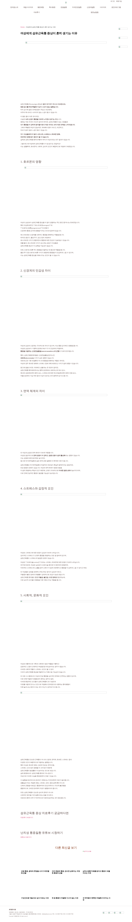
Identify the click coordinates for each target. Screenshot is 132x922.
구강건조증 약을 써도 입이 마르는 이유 (35, 898)
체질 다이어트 (28, 7)
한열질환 (64, 7)
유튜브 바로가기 (26, 837)
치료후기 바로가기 (26, 817)
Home (22, 27)
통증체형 (41, 7)
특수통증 (52, 7)
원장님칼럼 (94, 12)
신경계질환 (91, 7)
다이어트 (103, 7)
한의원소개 (14, 7)
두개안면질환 (77, 7)
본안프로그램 (116, 7)
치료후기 (37, 12)
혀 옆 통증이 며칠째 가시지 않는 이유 (65, 898)
